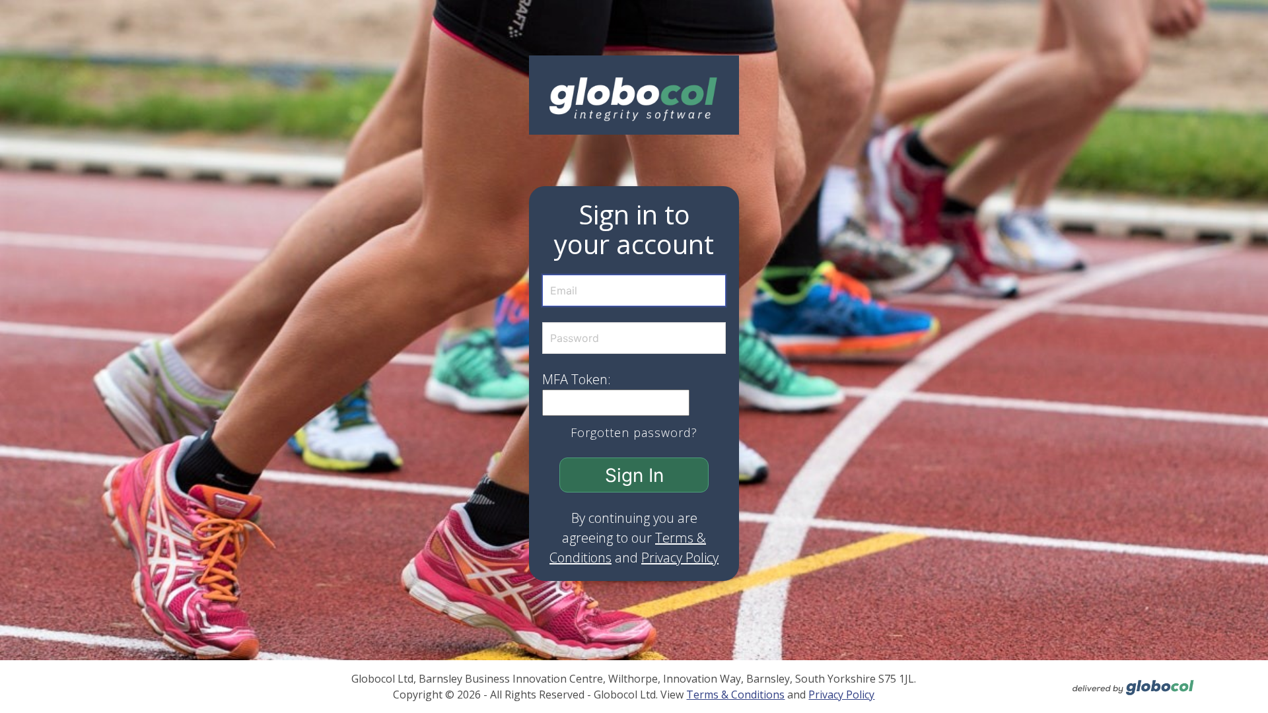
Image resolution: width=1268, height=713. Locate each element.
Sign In (634, 475)
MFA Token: (576, 379)
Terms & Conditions (735, 694)
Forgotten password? (634, 432)
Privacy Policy (680, 557)
